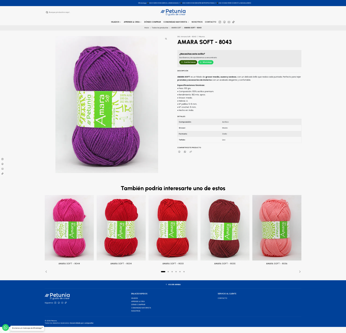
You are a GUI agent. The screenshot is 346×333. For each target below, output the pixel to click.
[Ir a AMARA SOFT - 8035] (224, 228)
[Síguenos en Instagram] (219, 22)
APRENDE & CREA (138, 301)
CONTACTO (222, 298)
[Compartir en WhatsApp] (185, 152)
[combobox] (63, 12)
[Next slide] (299, 271)
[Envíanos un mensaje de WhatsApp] (5, 327)
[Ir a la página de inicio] (173, 12)
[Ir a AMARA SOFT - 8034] (121, 228)
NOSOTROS (135, 311)
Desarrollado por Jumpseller (82, 323)
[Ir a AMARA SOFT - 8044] (69, 228)
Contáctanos (190, 62)
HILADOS (134, 298)
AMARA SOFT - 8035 (225, 263)
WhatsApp (207, 62)
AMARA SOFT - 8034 (121, 263)
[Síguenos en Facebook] (224, 22)
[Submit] (47, 12)
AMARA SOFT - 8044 (69, 263)
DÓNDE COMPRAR (138, 304)
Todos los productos (160, 28)
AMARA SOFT (176, 28)
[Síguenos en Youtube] (229, 22)
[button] (133, 22)
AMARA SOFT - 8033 (173, 263)
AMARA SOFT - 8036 (276, 263)
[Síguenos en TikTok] (233, 22)
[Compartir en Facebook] (179, 152)
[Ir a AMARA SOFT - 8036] (276, 228)
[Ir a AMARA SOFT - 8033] (173, 228)
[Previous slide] (47, 271)
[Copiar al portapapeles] (191, 152)
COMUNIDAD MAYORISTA (141, 308)
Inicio (146, 28)
